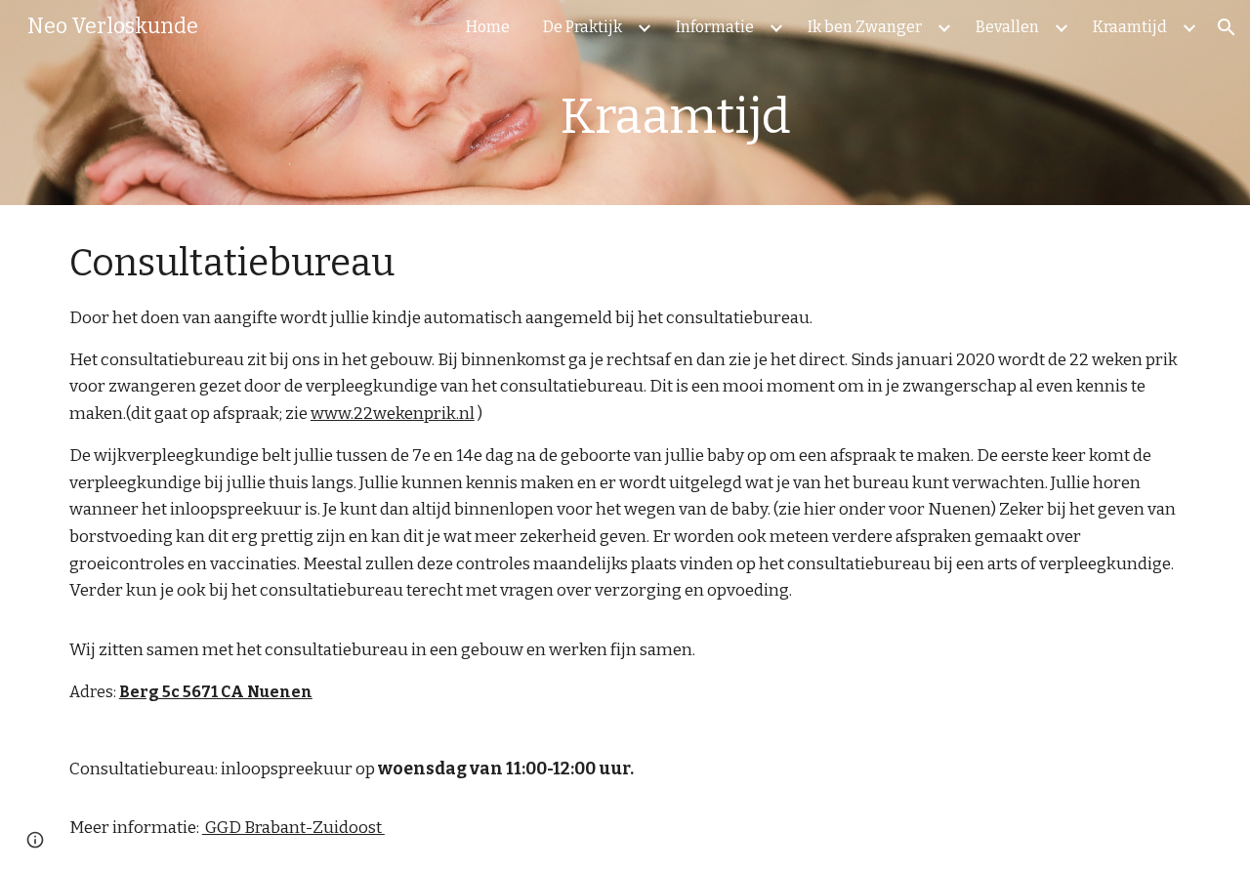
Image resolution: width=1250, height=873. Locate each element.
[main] (769, 116)
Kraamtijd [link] (1130, 27)
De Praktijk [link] (582, 27)
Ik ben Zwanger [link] (865, 27)
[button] (1226, 27)
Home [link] (488, 27)
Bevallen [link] (1007, 27)
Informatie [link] (715, 27)
